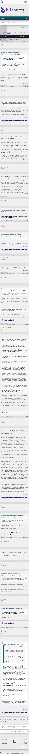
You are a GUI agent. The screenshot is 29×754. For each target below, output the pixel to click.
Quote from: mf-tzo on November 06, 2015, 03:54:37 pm (12, 642)
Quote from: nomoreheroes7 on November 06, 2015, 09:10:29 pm (12, 287)
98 (7, 32)
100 (10, 32)
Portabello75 (6, 541)
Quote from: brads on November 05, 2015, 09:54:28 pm (13, 644)
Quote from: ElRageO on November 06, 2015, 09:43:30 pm (11, 234)
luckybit (5, 630)
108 (24, 32)
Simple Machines (4, 743)
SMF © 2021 (5, 741)
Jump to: (13, 731)
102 (13, 32)
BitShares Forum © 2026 (24, 741)
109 (26, 32)
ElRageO (5, 167)
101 (11, 32)
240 (3, 33)
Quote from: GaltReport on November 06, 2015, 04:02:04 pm (11, 608)
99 (8, 32)
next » (27, 27)
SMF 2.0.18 (4, 739)
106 (21, 32)
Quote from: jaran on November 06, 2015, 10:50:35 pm (11, 54)
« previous (23, 27)
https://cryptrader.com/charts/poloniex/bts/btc (17, 589)
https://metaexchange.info (7, 120)
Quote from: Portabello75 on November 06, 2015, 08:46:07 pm (12, 515)
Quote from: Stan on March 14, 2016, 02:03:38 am (9, 409)
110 (28, 32)
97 (5, 32)
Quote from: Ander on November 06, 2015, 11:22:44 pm (10, 52)
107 (23, 32)
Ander (4, 90)
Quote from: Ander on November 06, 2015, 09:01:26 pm (10, 336)
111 (0, 33)
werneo (5, 564)
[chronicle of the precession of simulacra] (3, 566)
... (4, 32)
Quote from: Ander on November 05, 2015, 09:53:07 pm (10, 573)
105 (19, 32)
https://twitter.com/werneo (6, 591)
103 (15, 32)
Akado (5, 599)
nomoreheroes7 (7, 327)
